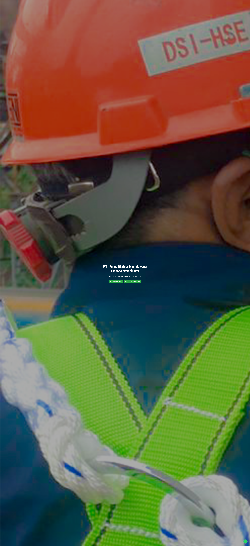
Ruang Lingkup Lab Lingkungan (132, 281)
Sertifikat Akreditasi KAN (116, 281)
